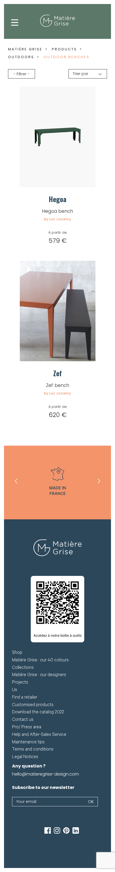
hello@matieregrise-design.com (45, 774)
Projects (20, 682)
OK (91, 802)
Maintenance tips (28, 742)
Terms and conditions (32, 749)
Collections (23, 668)
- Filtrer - (21, 74)
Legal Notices (25, 757)
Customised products (32, 705)
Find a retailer (24, 697)
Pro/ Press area (26, 727)
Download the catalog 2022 (38, 712)
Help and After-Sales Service (39, 735)
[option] (57, 482)
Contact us (22, 720)
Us (14, 690)
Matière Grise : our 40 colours (40, 660)
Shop (17, 653)
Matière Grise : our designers (39, 675)
